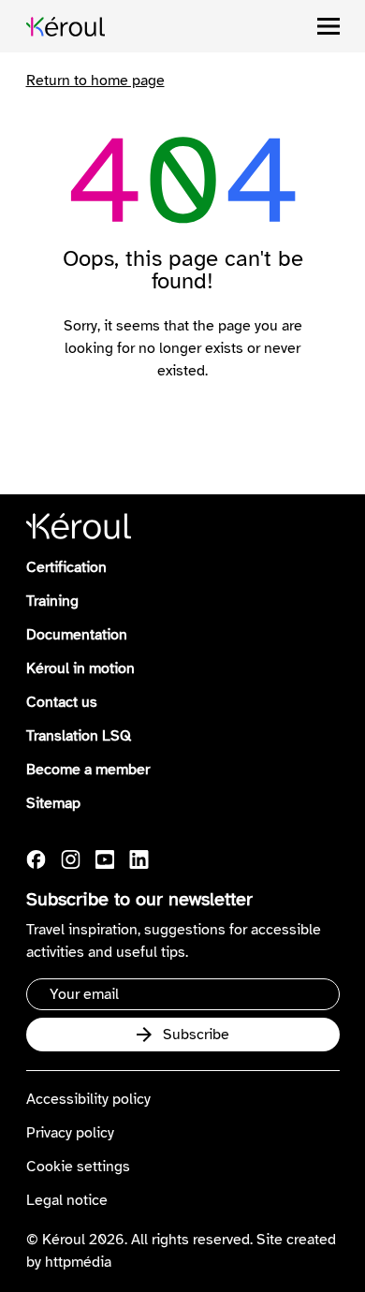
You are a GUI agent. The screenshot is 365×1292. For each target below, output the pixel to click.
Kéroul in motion (80, 668)
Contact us (61, 702)
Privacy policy (70, 1132)
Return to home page (95, 80)
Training (52, 601)
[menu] (328, 26)
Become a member (88, 769)
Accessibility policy (88, 1099)
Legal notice (67, 1200)
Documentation (76, 634)
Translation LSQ (78, 736)
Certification (66, 567)
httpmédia (78, 1262)
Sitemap (53, 803)
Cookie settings (78, 1166)
